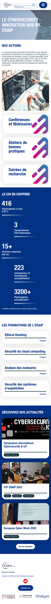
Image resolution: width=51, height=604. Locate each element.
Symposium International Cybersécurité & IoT (18, 444)
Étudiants (17, 496)
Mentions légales (8, 572)
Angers (43, 341)
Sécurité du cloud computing (25, 351)
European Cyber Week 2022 (20, 528)
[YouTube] (25, 581)
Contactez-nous (25, 588)
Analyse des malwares (20, 368)
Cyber (7, 496)
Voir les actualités (25, 546)
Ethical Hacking (16, 335)
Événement (28, 496)
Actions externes (11, 455)
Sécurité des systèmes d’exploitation (20, 386)
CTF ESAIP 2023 (13, 487)
